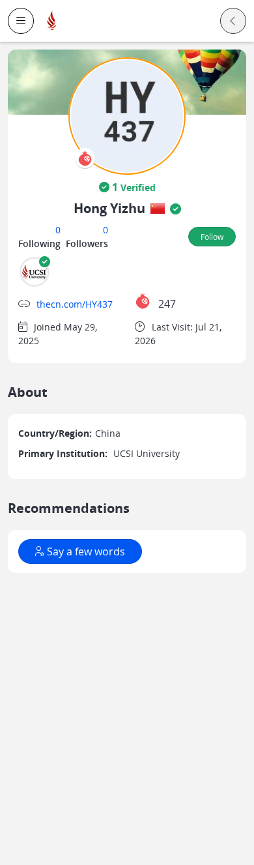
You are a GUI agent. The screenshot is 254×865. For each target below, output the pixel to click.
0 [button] (58, 230)
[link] (52, 21)
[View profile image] (127, 115)
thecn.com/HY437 (74, 304)
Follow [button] (212, 236)
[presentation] (85, 158)
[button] (21, 21)
